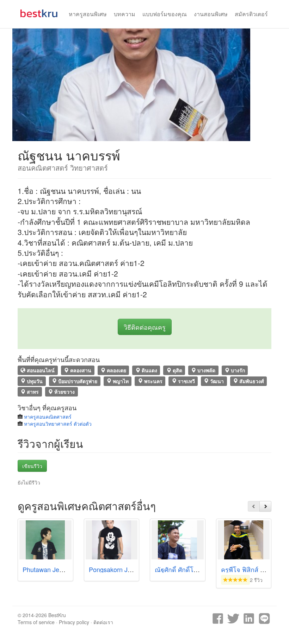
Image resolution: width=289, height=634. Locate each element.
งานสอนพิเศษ (211, 14)
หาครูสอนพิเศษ (88, 14)
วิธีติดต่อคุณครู (145, 326)
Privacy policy (74, 622)
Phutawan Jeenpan (50, 569)
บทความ (124, 14)
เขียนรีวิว (32, 465)
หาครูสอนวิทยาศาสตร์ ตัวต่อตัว (58, 423)
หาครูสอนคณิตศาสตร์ (48, 416)
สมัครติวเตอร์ (251, 14)
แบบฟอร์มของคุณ (164, 14)
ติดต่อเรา (103, 622)
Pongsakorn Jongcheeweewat (131, 569)
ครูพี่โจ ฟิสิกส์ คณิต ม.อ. (254, 569)
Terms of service (36, 622)
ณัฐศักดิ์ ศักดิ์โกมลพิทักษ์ (188, 569)
